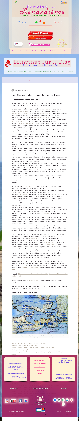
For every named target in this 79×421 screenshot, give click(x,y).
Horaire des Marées (39, 367)
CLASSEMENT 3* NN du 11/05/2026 (63, 374)
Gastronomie (49, 80)
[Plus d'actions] (68, 90)
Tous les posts (7, 80)
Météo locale (40, 370)
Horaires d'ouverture (39, 360)
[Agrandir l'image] (66, 296)
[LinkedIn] (67, 400)
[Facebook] (55, 400)
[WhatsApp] (63, 400)
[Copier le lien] (63, 404)
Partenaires (40, 377)
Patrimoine (16, 80)
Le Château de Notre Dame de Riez (35, 95)
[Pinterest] (71, 400)
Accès (40, 373)
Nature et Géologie (26, 80)
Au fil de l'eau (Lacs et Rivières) (63, 80)
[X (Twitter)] (59, 400)
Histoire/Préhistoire (38, 80)
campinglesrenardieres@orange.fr (16, 373)
